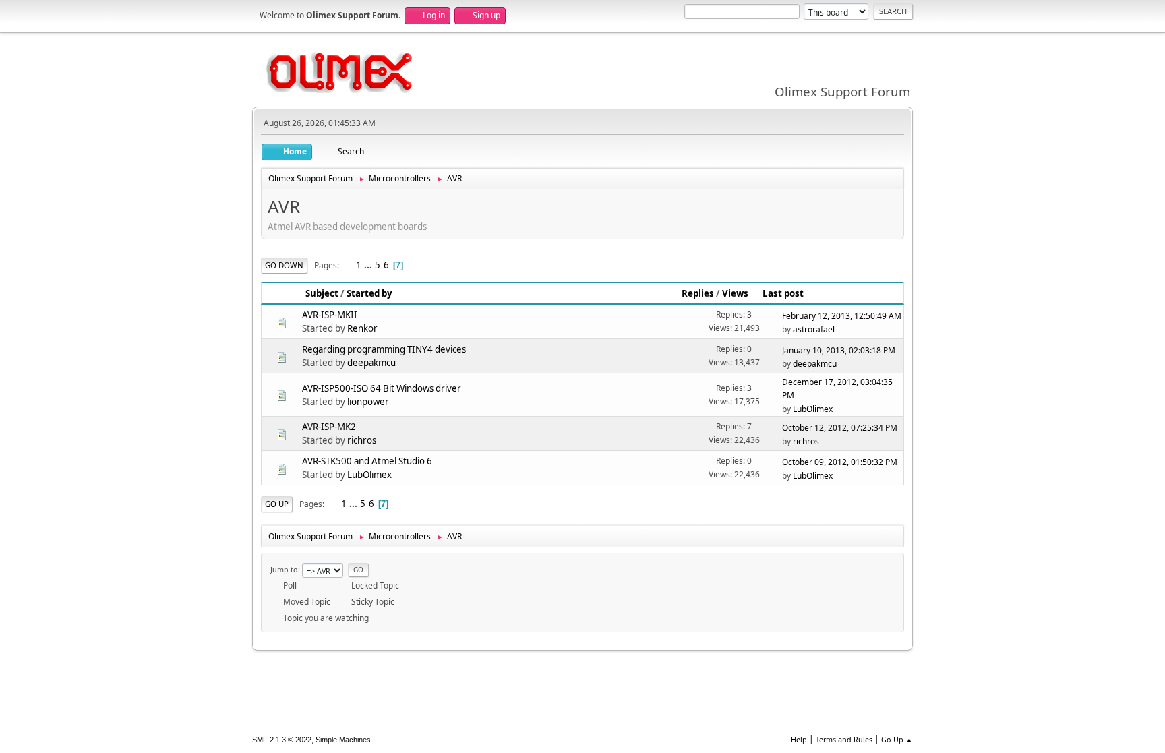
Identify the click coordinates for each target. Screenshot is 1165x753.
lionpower (368, 402)
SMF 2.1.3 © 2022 (281, 739)
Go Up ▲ (897, 739)
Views (735, 293)
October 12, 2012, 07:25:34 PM (839, 427)
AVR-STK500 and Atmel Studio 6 (367, 461)
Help (799, 739)
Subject (321, 293)
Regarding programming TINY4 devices (384, 349)
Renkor (362, 328)
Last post (783, 293)
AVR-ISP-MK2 (329, 427)
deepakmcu (371, 363)
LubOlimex (813, 409)
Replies (698, 293)
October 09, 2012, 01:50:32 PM (839, 462)
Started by (369, 293)
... (369, 265)
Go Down (284, 265)
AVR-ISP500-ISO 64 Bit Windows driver (381, 388)
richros (361, 440)
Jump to (284, 569)
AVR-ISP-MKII (329, 315)
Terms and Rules (844, 739)
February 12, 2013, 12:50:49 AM (841, 316)
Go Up (277, 504)
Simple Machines (343, 739)
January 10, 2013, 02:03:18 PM (838, 350)
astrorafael (814, 329)
